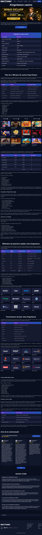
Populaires (5, 118)
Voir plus (21, 467)
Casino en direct (15, 118)
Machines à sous (35, 118)
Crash (25, 118)
